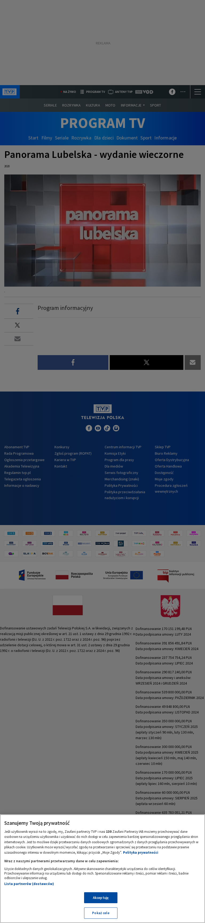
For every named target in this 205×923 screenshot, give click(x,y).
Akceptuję (101, 897)
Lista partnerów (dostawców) (29, 884)
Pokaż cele (100, 913)
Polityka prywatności (140, 852)
